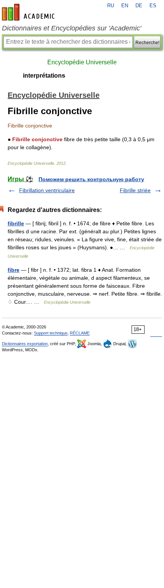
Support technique (51, 333)
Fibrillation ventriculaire (47, 190)
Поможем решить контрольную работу (91, 179)
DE (138, 5)
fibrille (16, 223)
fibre (13, 270)
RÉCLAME (80, 333)
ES (153, 5)
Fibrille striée (135, 190)
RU (110, 5)
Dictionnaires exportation (25, 343)
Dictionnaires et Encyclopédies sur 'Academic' (71, 28)
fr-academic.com (29, 12)
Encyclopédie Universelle (82, 62)
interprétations (44, 75)
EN (124, 5)
